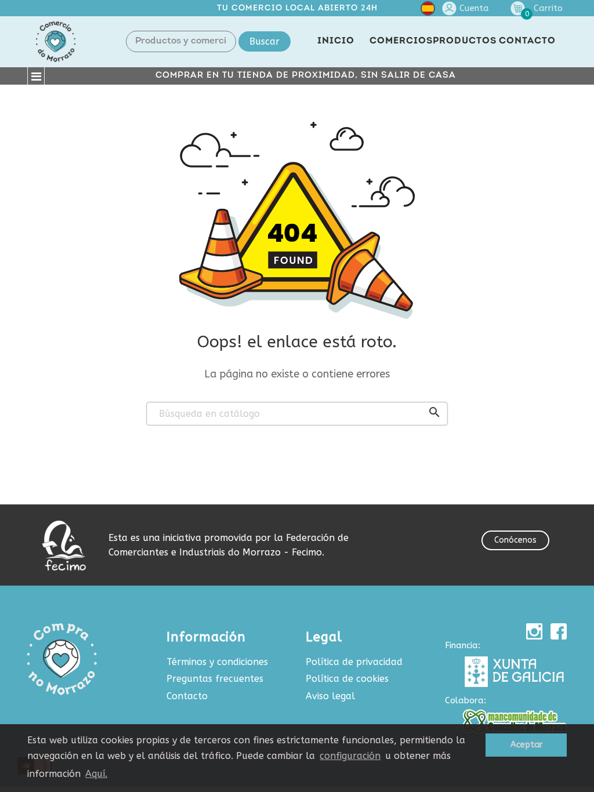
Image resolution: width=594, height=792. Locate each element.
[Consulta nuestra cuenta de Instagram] (534, 631)
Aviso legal (330, 696)
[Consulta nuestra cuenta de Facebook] (558, 631)
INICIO (335, 41)
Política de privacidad (354, 661)
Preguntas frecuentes (214, 678)
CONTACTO (527, 41)
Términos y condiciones (217, 661)
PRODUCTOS (465, 41)
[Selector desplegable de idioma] (428, 10)
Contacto (187, 696)
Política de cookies (347, 678)
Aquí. (96, 773)
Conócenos (515, 540)
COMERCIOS (401, 41)
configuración (350, 755)
